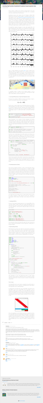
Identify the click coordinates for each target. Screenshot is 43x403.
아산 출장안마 (22, 344)
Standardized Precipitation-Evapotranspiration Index (26, 17)
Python (9, 322)
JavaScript (5, 322)
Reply (6, 340)
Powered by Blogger (22, 400)
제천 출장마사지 (32, 344)
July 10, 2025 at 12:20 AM (13, 358)
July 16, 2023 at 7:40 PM (10, 354)
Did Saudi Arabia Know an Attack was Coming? (10, 380)
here (9, 107)
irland (6, 354)
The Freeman (8, 358)
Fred (6, 348)
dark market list (9, 359)
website (24, 70)
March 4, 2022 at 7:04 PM (13, 342)
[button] (40, 6)
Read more (39, 387)
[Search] (41, 2)
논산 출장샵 (37, 345)
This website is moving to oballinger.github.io (13, 2)
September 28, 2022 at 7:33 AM (11, 348)
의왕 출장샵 (21, 345)
